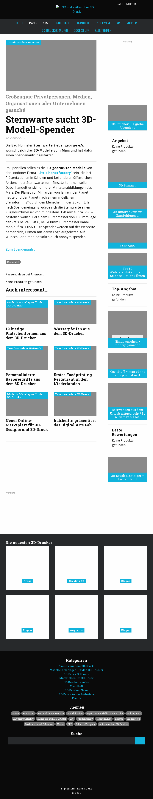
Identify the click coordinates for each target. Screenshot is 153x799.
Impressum (131, 4)
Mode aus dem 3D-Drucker (39, 724)
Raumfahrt (13, 261)
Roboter (119, 718)
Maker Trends (38, 22)
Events (76, 698)
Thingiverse (133, 718)
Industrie (132, 22)
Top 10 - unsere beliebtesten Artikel (105, 713)
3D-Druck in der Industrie (76, 694)
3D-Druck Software (76, 674)
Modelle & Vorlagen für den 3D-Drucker (76, 670)
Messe (60, 724)
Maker (15, 713)
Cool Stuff (81, 30)
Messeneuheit (103, 718)
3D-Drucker (62, 22)
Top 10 (18, 22)
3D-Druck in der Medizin (51, 713)
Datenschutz (84, 788)
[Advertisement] (127, 71)
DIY (72, 718)
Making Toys (134, 713)
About (120, 4)
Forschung (28, 713)
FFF (70, 724)
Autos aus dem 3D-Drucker (113, 724)
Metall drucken (75, 713)
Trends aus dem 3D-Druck (76, 666)
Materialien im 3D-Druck (76, 678)
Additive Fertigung (86, 724)
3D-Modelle (83, 22)
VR (118, 22)
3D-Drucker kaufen (55, 30)
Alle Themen (103, 30)
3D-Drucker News (76, 690)
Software (103, 22)
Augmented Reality (23, 718)
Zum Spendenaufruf (21, 249)
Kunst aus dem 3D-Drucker (51, 718)
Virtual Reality (85, 718)
